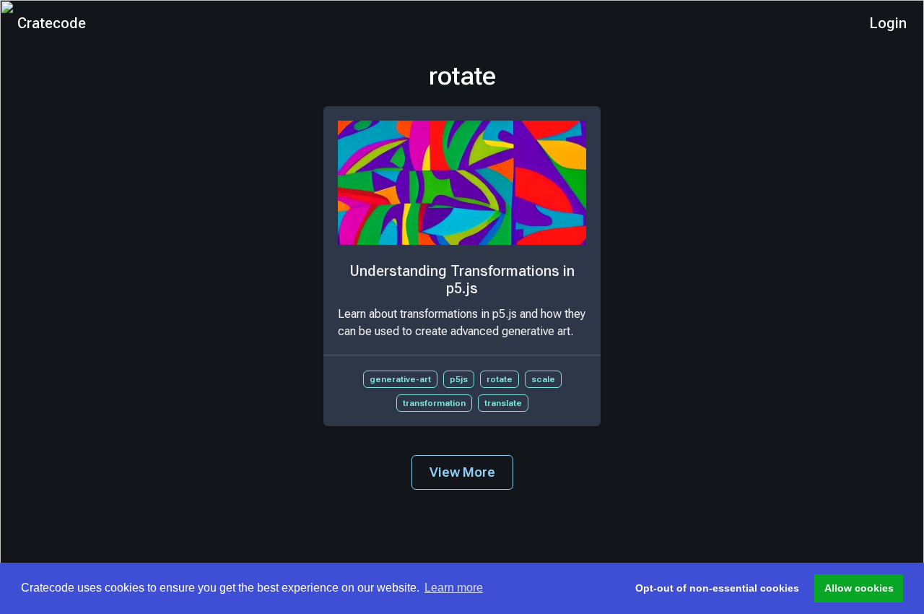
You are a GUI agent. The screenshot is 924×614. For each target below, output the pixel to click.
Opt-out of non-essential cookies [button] (717, 588)
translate (503, 403)
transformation (434, 403)
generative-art (400, 379)
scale (543, 379)
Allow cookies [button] (859, 588)
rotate (500, 379)
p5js (459, 379)
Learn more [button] (453, 587)
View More (462, 472)
